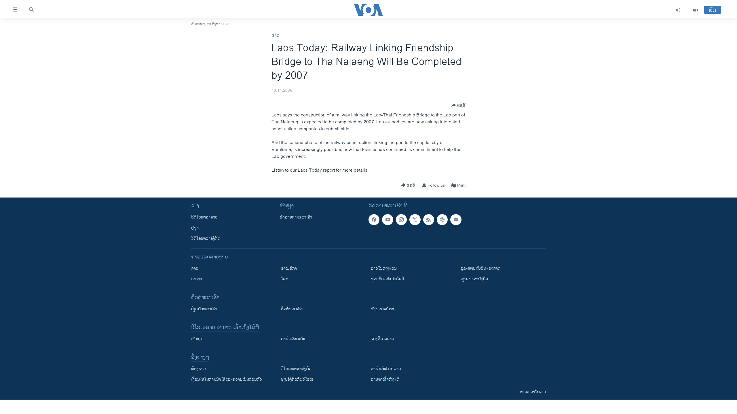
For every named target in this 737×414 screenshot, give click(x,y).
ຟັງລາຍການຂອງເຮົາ (296, 217)
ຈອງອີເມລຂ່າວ (382, 339)
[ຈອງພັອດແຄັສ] (455, 219)
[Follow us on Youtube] (387, 219)
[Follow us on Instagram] (401, 219)
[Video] (695, 10)
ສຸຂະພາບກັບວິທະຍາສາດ (480, 268)
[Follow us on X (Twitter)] (414, 219)
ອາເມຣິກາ (289, 268)
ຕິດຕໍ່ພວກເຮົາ (292, 309)
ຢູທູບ (195, 228)
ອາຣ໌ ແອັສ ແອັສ (293, 339)
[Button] (458, 105)
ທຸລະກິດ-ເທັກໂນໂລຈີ (387, 279)
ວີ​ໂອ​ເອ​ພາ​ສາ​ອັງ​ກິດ (296, 369)
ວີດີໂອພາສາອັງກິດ (205, 238)
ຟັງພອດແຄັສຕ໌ (382, 309)
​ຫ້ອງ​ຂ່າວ (198, 369)
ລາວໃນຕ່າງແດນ (384, 268)
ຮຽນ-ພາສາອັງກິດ (474, 279)
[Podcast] (442, 219)
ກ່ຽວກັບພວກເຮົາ (204, 309)
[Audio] (678, 10)
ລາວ (194, 268)
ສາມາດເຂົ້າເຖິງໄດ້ (385, 379)
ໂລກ (284, 279)
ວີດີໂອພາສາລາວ (204, 217)
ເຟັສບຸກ (197, 339)
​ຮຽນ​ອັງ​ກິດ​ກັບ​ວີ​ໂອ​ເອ (297, 379)
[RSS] (428, 219)
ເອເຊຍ (196, 279)
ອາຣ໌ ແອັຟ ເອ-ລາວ (386, 369)
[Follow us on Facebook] (373, 219)
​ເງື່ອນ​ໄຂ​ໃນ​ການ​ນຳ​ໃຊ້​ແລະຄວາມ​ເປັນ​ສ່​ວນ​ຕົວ (226, 379)
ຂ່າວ (275, 35)
